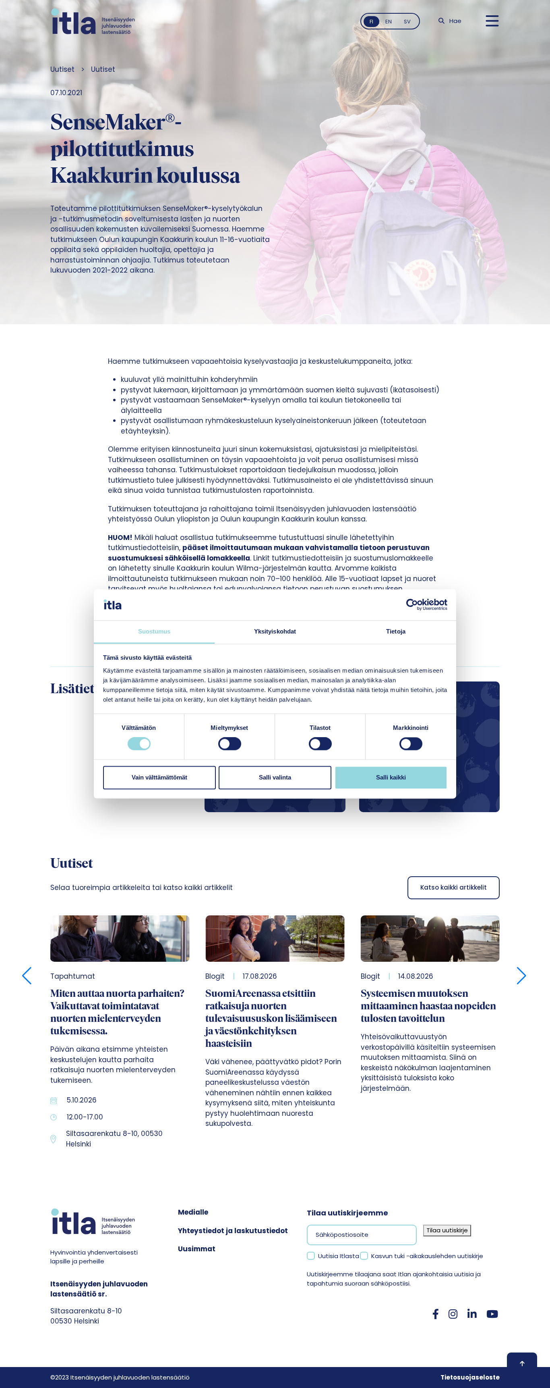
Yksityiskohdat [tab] (275, 631)
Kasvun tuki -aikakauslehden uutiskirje (427, 1256)
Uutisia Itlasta (338, 1256)
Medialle (193, 1212)
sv (407, 21)
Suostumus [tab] (154, 631)
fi (371, 21)
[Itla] (93, 21)
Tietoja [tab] (395, 631)
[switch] (229, 744)
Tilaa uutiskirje (447, 1230)
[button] (27, 976)
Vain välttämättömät (159, 777)
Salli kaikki (391, 777)
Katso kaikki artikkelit (453, 887)
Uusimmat (196, 1249)
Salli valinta (275, 777)
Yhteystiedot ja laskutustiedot (233, 1231)
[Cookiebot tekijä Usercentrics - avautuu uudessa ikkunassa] (412, 605)
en (388, 21)
